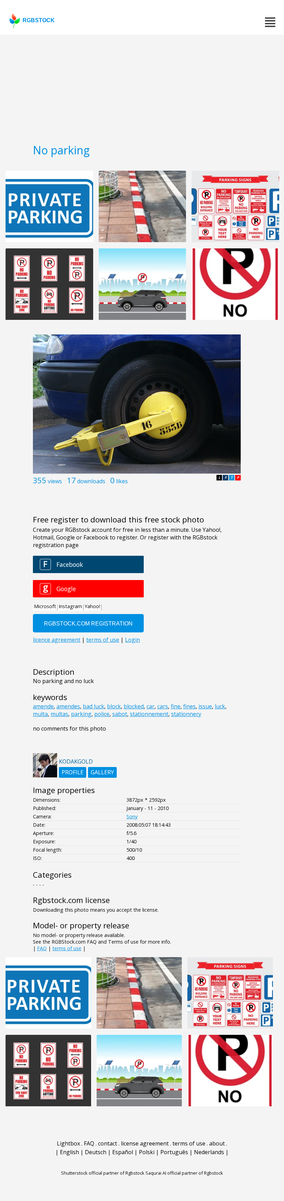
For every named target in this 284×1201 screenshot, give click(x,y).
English (69, 1152)
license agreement (145, 1143)
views (55, 481)
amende (43, 706)
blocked (134, 706)
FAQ (42, 948)
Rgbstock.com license (71, 900)
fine (175, 706)
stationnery (186, 714)
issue (205, 706)
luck (220, 706)
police (101, 714)
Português (174, 1152)
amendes (68, 706)
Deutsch (95, 1152)
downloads (91, 481)
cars (162, 706)
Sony (131, 816)
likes (122, 481)
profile (72, 772)
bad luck (93, 706)
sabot (119, 714)
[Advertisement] (142, 86)
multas (59, 714)
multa (40, 714)
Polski (146, 1152)
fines (189, 706)
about (217, 1143)
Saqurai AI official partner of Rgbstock (184, 1173)
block (114, 706)
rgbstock (39, 20)
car (150, 706)
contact (107, 1143)
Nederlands (209, 1152)
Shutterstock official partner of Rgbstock (102, 1173)
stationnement (149, 714)
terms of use (66, 948)
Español (122, 1152)
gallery (102, 772)
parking (81, 714)
